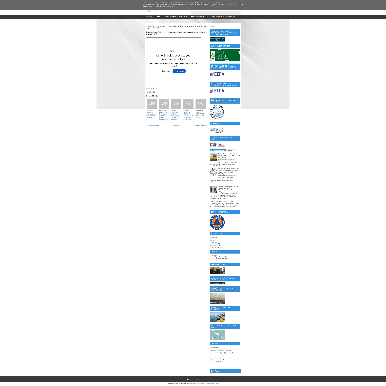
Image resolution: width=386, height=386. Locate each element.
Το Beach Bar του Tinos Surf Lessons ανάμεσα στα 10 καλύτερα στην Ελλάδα (229, 155)
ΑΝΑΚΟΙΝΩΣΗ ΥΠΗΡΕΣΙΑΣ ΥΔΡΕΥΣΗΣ (221, 201)
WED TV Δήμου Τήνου (216, 361)
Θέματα (230, 150)
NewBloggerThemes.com (197, 383)
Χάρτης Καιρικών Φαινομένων (218, 359)
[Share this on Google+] (156, 88)
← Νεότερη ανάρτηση (152, 125)
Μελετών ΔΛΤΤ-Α (215, 245)
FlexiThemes (176, 383)
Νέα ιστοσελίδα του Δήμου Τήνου (228, 168)
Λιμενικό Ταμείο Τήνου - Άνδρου (219, 257)
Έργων (212, 240)
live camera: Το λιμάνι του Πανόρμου (220, 350)
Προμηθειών (213, 242)
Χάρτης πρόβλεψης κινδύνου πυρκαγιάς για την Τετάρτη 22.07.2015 (175, 115)
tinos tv (212, 356)
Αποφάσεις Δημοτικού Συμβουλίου (176, 17)
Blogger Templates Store (212, 383)
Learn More (232, 4)
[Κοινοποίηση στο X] (152, 92)
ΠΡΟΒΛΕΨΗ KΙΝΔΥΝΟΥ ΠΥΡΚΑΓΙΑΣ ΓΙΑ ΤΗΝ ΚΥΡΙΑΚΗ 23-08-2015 (200, 114)
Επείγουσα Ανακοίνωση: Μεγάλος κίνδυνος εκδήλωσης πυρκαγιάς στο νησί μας (163, 116)
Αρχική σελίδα (176, 125)
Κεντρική (149, 17)
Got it (241, 4)
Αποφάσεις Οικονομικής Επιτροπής (223, 17)
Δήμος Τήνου (213, 255)
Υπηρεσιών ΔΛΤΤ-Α (215, 244)
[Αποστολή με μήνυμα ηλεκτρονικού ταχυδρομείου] (148, 92)
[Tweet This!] (153, 88)
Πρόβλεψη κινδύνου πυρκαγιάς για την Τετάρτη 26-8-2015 (151, 114)
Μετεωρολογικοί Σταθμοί (200, 17)
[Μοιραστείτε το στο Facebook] (154, 92)
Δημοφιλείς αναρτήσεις (217, 150)
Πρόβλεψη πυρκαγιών (158, 26)
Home (149, 26)
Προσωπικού (213, 237)
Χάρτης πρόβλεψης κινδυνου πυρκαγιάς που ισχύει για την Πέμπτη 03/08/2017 (175, 33)
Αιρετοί (158, 17)
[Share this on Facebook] (151, 88)
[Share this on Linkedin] (158, 88)
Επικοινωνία (150, 21)
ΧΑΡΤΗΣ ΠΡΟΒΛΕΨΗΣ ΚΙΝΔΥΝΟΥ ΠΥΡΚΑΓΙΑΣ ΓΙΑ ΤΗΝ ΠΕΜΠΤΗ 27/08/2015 (188, 115)
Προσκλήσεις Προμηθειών (217, 247)
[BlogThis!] (150, 92)
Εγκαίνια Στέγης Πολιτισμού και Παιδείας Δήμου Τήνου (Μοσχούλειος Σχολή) (228, 188)
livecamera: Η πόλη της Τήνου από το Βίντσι (223, 353)
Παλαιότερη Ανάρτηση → (201, 125)
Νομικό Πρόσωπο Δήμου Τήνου (219, 258)
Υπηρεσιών (213, 239)
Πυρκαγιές (169, 26)
